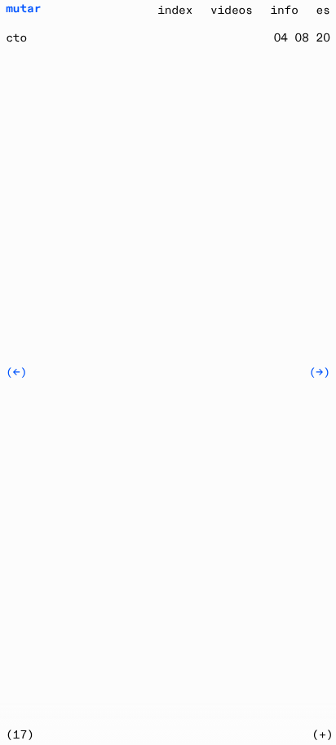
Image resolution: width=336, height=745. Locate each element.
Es (323, 10)
